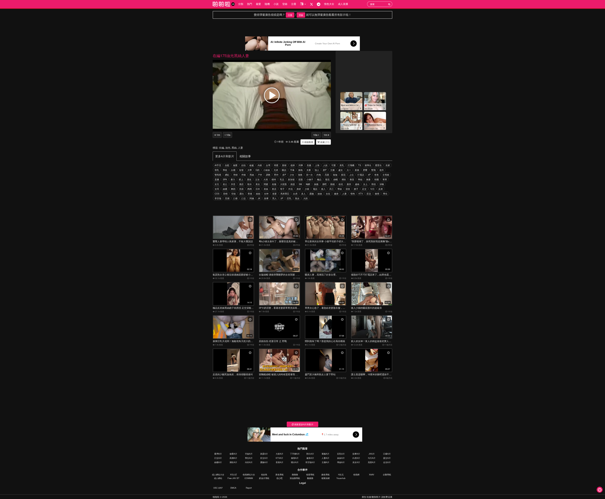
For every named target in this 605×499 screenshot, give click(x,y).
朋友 (249, 179)
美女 (258, 184)
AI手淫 (218, 165)
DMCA (233, 487)
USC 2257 (218, 487)
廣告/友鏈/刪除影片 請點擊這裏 (377, 496)
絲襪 (225, 188)
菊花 (327, 179)
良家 (388, 165)
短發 (241, 169)
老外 (381, 169)
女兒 (217, 184)
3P (281, 198)
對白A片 (310, 453)
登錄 (284, 4)
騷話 (284, 169)
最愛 (258, 4)
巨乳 (289, 198)
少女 (292, 174)
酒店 (241, 184)
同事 (301, 165)
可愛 (333, 165)
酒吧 (324, 184)
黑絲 (234, 147)
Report (249, 487)
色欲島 (264, 474)
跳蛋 (293, 184)
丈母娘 (386, 174)
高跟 (327, 174)
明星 (276, 165)
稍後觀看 (308, 142)
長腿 (309, 165)
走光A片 (387, 462)
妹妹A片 (341, 457)
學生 (385, 193)
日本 (258, 188)
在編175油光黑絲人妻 (231, 55)
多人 (303, 193)
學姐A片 (341, 462)
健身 (336, 193)
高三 (331, 188)
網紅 (227, 174)
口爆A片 (387, 453)
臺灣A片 (218, 453)
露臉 (311, 193)
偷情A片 (295, 457)
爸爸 (376, 174)
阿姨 (252, 198)
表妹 (266, 188)
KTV (361, 193)
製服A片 (325, 453)
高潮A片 (233, 457)
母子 (282, 188)
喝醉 (308, 184)
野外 (276, 174)
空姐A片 (249, 453)
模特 (274, 179)
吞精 (225, 193)
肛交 (369, 193)
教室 (352, 179)
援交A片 (387, 457)
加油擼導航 (295, 478)
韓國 (376, 179)
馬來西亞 (284, 193)
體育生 (378, 165)
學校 (225, 169)
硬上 (241, 179)
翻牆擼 (310, 478)
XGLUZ (233, 474)
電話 (315, 188)
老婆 (274, 193)
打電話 (360, 174)
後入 (323, 188)
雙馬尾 (218, 174)
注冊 (293, 4)
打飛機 (351, 165)
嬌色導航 (325, 474)
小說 (276, 4)
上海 (317, 165)
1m (218, 135)
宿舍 (348, 188)
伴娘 (243, 174)
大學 (249, 169)
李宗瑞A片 (310, 462)
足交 (364, 188)
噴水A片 (295, 462)
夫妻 (308, 169)
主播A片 (325, 462)
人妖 (325, 165)
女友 (328, 193)
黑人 (274, 198)
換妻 (368, 179)
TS (359, 165)
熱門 (249, 4)
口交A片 (218, 457)
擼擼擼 (295, 474)
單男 (385, 179)
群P (324, 169)
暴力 (233, 179)
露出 (241, 193)
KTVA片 (279, 457)
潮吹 (344, 179)
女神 (266, 193)
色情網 (356, 474)
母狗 (352, 193)
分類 (240, 4)
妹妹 (320, 193)
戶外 (260, 174)
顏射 (284, 165)
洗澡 (241, 188)
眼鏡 (332, 184)
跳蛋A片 (264, 453)
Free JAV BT (233, 478)
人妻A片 (325, 457)
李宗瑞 (218, 198)
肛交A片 (264, 457)
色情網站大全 (249, 474)
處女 (340, 169)
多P (284, 174)
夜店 (274, 188)
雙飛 (373, 169)
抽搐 (316, 184)
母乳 (217, 169)
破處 (251, 165)
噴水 (249, 184)
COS (217, 193)
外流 (290, 188)
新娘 (357, 169)
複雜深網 (325, 478)
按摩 (266, 198)
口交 (243, 198)
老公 (225, 184)
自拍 (243, 165)
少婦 (307, 188)
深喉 (382, 184)
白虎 (295, 193)
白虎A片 (356, 457)
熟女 (297, 198)
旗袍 (300, 169)
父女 (257, 179)
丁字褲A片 (295, 453)
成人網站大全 (218, 474)
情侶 (373, 184)
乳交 (282, 179)
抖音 (233, 184)
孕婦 (235, 174)
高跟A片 (371, 462)
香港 (250, 193)
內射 (260, 165)
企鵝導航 (387, 474)
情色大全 (329, 4)
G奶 (257, 169)
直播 (217, 179)
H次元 (341, 474)
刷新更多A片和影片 (303, 424)
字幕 (292, 169)
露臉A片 (264, 462)
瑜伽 (335, 174)
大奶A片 (279, 453)
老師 (292, 165)
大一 (349, 169)
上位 (351, 174)
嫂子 (356, 188)
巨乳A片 (341, 453)
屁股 (300, 179)
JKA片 (372, 453)
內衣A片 (249, 462)
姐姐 (258, 193)
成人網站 (218, 478)
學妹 (339, 188)
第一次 (309, 174)
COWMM (249, 478)
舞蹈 (233, 188)
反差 (380, 188)
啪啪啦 (216, 496)
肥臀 (365, 169)
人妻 (240, 147)
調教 (268, 174)
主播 (332, 169)
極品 (319, 179)
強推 (300, 174)
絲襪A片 (218, 462)
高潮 (227, 198)
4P (369, 174)
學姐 (360, 179)
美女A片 (356, 462)
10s (228, 135)
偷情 (377, 193)
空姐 (233, 193)
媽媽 (249, 188)
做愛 (235, 165)
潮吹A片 (233, 462)
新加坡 (291, 179)
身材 (299, 188)
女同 (217, 188)
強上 (317, 169)
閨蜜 (266, 184)
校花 (341, 184)
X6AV (371, 474)
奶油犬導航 (264, 478)
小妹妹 (266, 169)
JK (259, 198)
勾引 (372, 188)
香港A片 (279, 462)
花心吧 (279, 478)
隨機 (267, 4)
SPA (225, 179)
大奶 (305, 198)
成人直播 (343, 4)
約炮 (319, 174)
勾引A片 (371, 457)
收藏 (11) (324, 142)
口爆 (235, 198)
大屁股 (283, 184)
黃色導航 (279, 474)
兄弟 (276, 169)
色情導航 (310, 474)
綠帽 (335, 179)
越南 (357, 184)
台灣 (268, 165)
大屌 (265, 179)
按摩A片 (356, 453)
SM (300, 184)
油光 (227, 147)
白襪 (233, 169)
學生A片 (249, 457)
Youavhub (340, 478)
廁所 (349, 184)
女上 (365, 184)
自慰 (227, 165)
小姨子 (310, 179)
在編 (221, 147)
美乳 (342, 165)
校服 (274, 184)
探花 (343, 174)
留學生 (368, 165)
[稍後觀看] (600, 490)
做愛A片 (233, 453)
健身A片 (310, 457)
